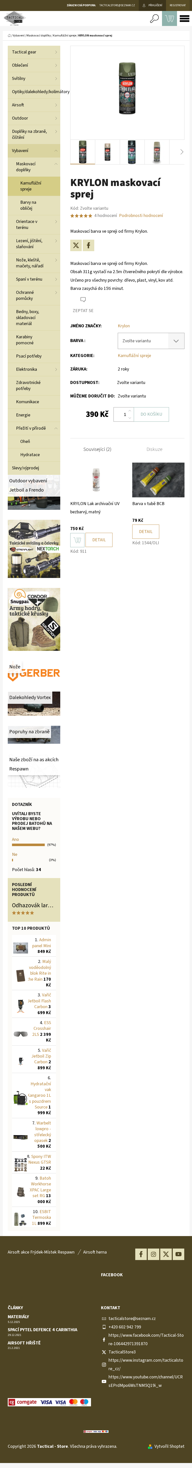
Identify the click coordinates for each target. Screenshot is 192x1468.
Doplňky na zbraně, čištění (29, 134)
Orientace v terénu (26, 224)
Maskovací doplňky (26, 167)
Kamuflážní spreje (30, 186)
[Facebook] (88, 245)
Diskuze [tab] (154, 449)
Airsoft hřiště (24, 1343)
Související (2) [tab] (97, 449)
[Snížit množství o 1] (129, 417)
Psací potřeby (29, 356)
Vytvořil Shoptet (169, 1446)
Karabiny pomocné (25, 340)
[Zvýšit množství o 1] (129, 410)
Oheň (25, 441)
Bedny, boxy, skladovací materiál (27, 318)
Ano (15, 839)
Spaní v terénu (29, 279)
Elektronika (26, 369)
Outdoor (20, 118)
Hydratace (30, 455)
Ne (14, 854)
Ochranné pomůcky (25, 295)
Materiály (18, 1316)
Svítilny (18, 78)
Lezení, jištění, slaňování (29, 244)
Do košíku (151, 414)
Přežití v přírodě (31, 428)
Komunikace (27, 402)
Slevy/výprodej (25, 468)
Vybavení (20, 151)
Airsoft (18, 105)
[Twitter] (76, 245)
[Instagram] (153, 1254)
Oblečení (20, 65)
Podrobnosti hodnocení (141, 215)
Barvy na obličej (28, 205)
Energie (23, 415)
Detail (99, 540)
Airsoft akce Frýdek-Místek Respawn (41, 1252)
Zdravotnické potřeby (28, 385)
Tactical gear (24, 52)
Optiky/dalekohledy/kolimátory (36, 92)
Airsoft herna (95, 1252)
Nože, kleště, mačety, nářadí (30, 263)
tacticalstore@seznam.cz (132, 1318)
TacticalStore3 (122, 1352)
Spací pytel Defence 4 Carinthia (42, 1329)
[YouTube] (178, 1254)
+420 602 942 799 (124, 1327)
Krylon (124, 326)
